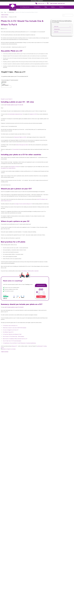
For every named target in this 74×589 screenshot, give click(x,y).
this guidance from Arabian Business (8, 168)
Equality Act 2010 (33, 114)
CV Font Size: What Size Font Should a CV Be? (12, 334)
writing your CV (14, 346)
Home (2, 12)
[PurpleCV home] (12, 7)
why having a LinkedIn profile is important (30, 271)
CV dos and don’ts (15, 149)
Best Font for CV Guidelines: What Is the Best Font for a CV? (15, 338)
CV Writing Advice (10, 12)
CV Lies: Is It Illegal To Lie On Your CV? (10, 330)
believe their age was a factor (22, 144)
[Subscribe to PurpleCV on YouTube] (8, 349)
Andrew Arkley (4, 16)
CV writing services (25, 7)
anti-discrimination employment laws (15, 114)
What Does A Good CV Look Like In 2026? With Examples (14, 327)
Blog (46, 7)
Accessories (36, 7)
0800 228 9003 (53, 3)
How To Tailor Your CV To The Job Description (12, 340)
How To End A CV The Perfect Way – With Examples (13, 336)
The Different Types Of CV (8, 332)
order (41, 296)
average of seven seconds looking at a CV (23, 203)
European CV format (15, 166)
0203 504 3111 (61, 3)
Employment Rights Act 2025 (20, 137)
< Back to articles (4, 14)
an (14, 203)
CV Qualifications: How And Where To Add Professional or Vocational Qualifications (19, 343)
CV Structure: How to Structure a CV (10, 325)
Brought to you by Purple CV (6, 99)
